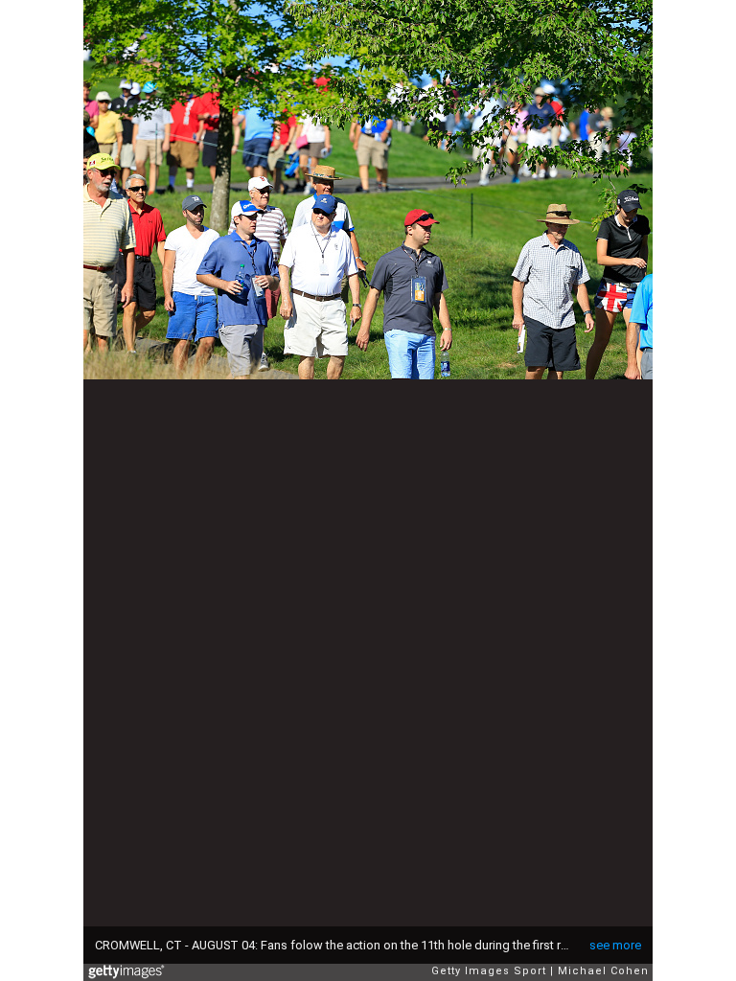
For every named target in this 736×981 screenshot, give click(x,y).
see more (615, 945)
